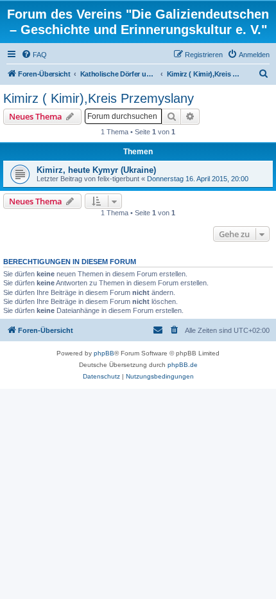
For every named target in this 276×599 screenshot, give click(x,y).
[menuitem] (34, 54)
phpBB (104, 353)
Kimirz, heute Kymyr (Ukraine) (96, 170)
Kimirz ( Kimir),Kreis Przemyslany (98, 98)
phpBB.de (183, 364)
